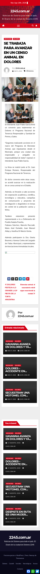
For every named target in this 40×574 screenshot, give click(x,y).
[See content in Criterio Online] (19, 113)
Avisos (35, 563)
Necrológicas (27, 563)
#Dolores (30, 71)
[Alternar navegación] (18, 25)
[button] (33, 26)
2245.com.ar (20, 11)
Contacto (20, 569)
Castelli (11, 563)
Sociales (18, 563)
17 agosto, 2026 (14, 443)
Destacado (8, 39)
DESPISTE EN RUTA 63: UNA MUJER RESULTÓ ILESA (18, 514)
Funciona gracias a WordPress (14, 555)
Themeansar (20, 558)
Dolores (16, 39)
